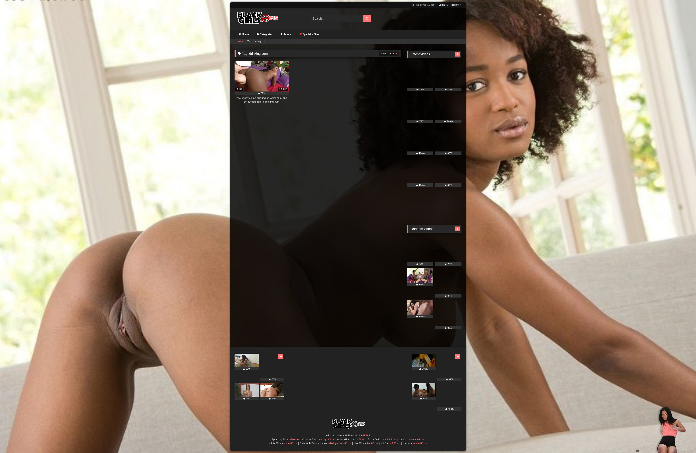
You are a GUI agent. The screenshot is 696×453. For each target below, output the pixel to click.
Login (441, 4)
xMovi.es (295, 439)
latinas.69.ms (416, 439)
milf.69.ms (395, 443)
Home (245, 34)
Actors (287, 34)
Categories (266, 34)
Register (456, 4)
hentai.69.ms (420, 443)
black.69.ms (389, 439)
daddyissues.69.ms (340, 443)
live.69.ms (372, 443)
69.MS (366, 435)
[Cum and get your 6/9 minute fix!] (257, 19)
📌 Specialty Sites (309, 34)
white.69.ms (290, 443)
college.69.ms (327, 439)
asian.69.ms (359, 439)
